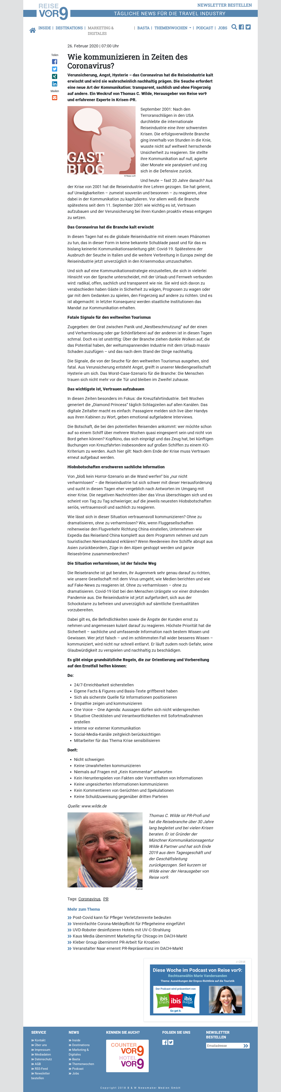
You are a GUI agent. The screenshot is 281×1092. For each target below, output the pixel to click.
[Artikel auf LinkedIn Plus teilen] (55, 84)
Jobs (222, 27)
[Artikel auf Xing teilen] (55, 77)
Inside (44, 27)
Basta (143, 27)
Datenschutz (43, 1059)
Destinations (69, 27)
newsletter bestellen (224, 5)
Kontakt (39, 1040)
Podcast (204, 27)
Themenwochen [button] (171, 27)
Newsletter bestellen (40, 1076)
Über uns (40, 1045)
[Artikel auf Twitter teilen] (55, 70)
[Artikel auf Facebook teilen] (55, 62)
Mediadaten (42, 1054)
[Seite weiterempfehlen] (55, 98)
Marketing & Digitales (101, 30)
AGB (37, 1064)
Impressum (42, 1050)
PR (105, 898)
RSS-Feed (41, 1069)
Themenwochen (82, 1064)
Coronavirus (89, 898)
